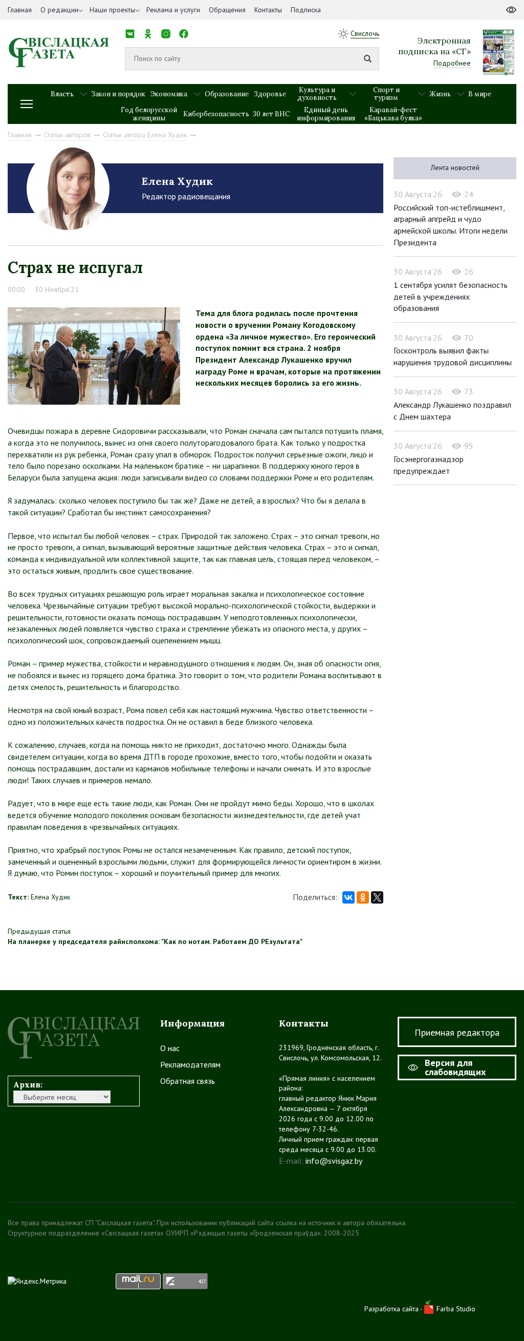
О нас (170, 1048)
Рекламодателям (190, 1064)
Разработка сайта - (394, 1308)
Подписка (306, 9)
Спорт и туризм (386, 94)
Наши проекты (112, 9)
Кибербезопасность (216, 114)
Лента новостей (455, 167)
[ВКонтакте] (348, 897)
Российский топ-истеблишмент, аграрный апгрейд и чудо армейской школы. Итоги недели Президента (451, 224)
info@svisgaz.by (333, 1161)
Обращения (227, 9)
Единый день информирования (326, 114)
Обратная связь (187, 1081)
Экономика (168, 94)
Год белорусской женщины (149, 114)
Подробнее (452, 63)
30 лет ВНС (271, 114)
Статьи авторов (67, 134)
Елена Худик (177, 181)
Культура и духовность (317, 94)
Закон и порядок (118, 94)
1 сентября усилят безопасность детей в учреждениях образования (451, 296)
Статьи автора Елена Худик (145, 134)
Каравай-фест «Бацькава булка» (393, 114)
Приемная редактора (456, 1032)
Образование (227, 94)
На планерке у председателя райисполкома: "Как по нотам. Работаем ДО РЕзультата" (155, 941)
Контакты (268, 9)
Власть (62, 94)
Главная (20, 9)
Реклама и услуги (173, 9)
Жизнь (440, 94)
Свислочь (365, 33)
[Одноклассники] (363, 897)
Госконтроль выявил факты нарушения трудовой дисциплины (453, 356)
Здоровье (270, 94)
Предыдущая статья (39, 931)
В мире (479, 94)
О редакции (59, 9)
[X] (377, 897)
